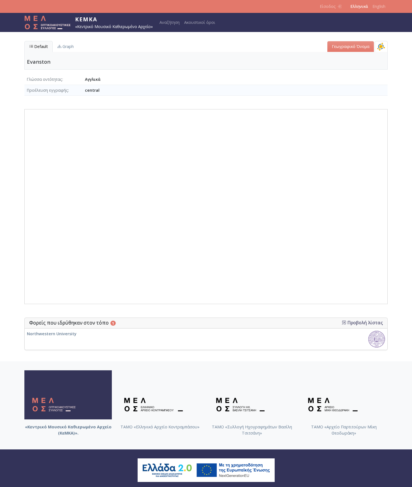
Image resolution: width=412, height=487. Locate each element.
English (378, 6)
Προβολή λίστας (364, 322)
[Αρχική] (49, 22)
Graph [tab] (67, 46)
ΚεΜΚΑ (86, 19)
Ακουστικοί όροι (199, 22)
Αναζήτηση (169, 22)
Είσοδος (328, 6)
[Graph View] (381, 46)
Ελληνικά (359, 6)
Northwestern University (52, 333)
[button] (344, 323)
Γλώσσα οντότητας (44, 79)
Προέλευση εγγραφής (47, 90)
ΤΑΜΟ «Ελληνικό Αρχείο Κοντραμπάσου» (160, 426)
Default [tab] (40, 46)
